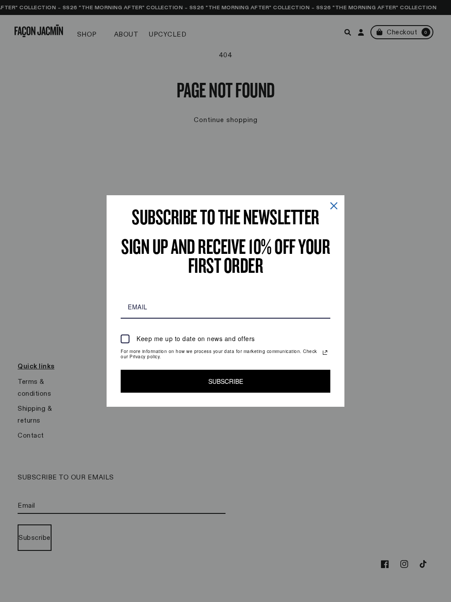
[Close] (333, 205)
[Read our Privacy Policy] (325, 352)
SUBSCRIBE (225, 381)
